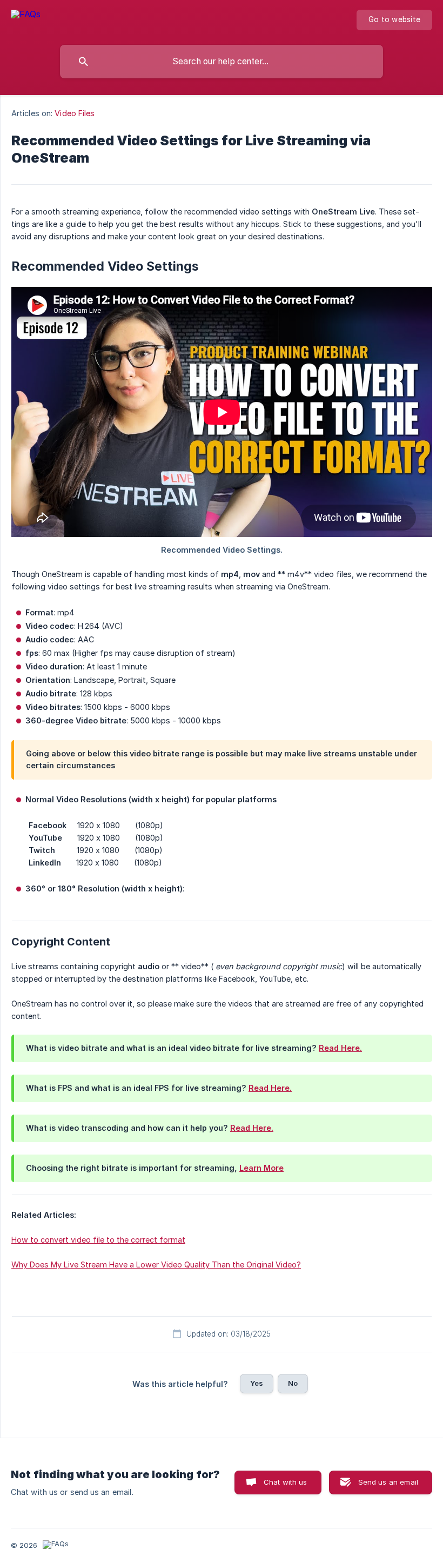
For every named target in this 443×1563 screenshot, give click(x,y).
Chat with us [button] (285, 1482)
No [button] (293, 1383)
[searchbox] (221, 61)
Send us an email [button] (388, 1482)
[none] (26, 20)
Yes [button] (256, 1383)
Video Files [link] (75, 113)
